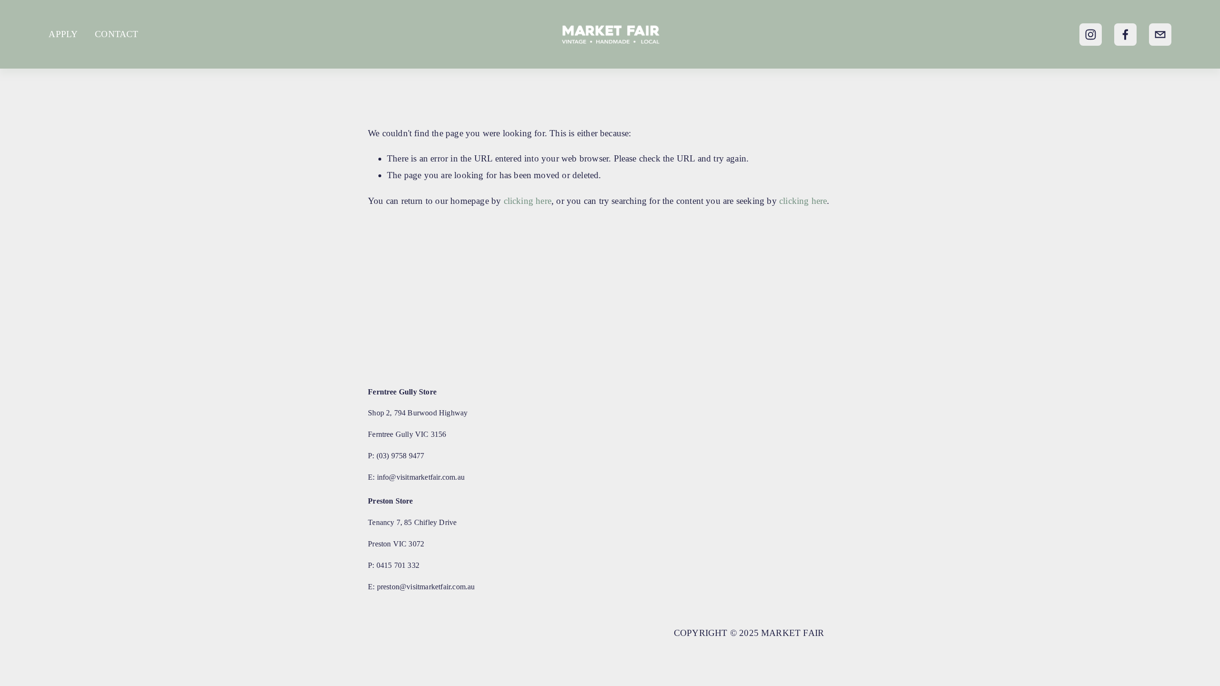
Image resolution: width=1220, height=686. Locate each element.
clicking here (528, 201)
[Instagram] (1090, 34)
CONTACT (116, 34)
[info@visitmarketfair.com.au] (1160, 34)
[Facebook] (1125, 34)
